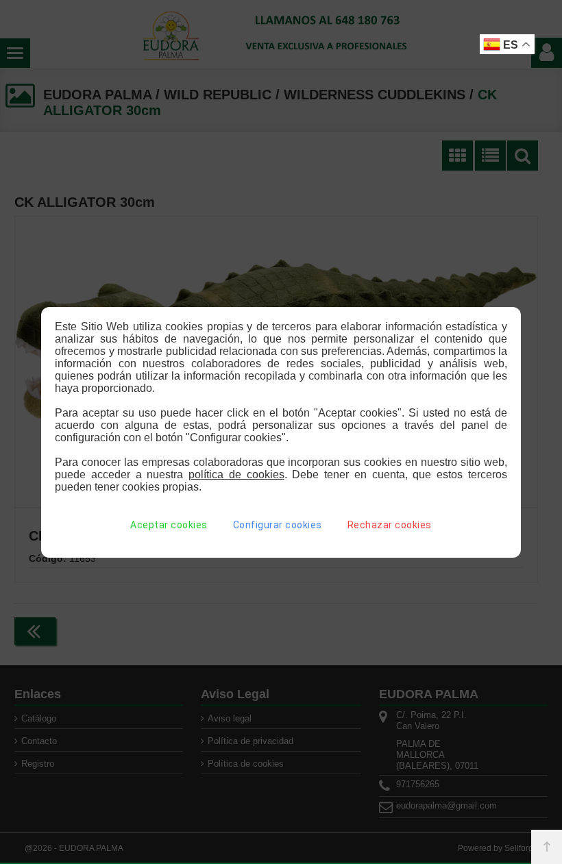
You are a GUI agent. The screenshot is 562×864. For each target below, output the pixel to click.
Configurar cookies (277, 524)
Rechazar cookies (389, 524)
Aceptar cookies (169, 524)
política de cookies (236, 474)
